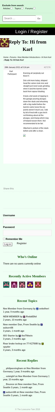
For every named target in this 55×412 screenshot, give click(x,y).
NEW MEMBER (11, 316)
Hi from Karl (46, 57)
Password (9, 227)
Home (5, 57)
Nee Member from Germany (18, 308)
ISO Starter (9, 335)
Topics (18, 8)
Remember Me (13, 239)
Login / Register (31, 31)
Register (22, 243)
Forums (29, 8)
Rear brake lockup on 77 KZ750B (20, 343)
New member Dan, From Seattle (20, 324)
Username (9, 215)
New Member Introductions (29, 57)
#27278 (47, 67)
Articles (6, 8)
